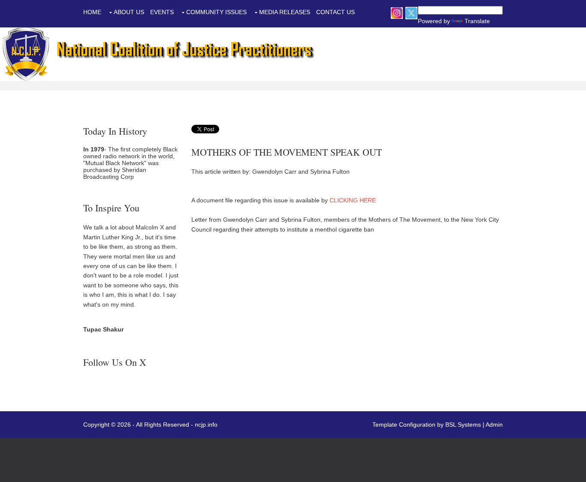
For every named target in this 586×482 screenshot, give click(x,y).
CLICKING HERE (352, 200)
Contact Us (335, 12)
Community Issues (216, 12)
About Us (129, 12)
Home (92, 12)
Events (162, 12)
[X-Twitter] (411, 12)
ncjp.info (206, 424)
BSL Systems (463, 424)
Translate (458, 21)
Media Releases (284, 12)
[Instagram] (396, 12)
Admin (494, 424)
